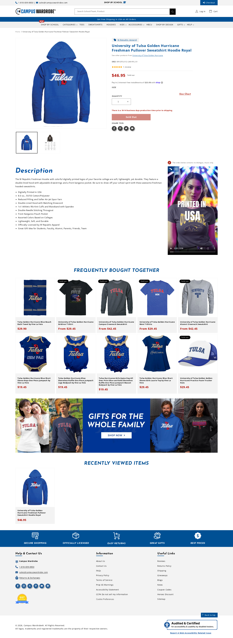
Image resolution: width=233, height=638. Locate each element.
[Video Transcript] (176, 169)
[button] (69, 24)
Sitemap (161, 599)
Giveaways (162, 575)
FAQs (98, 570)
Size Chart (185, 94)
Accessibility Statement (107, 589)
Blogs (160, 580)
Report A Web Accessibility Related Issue (190, 633)
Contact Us (101, 566)
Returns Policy (164, 566)
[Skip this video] (170, 169)
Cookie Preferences (105, 599)
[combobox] (125, 12)
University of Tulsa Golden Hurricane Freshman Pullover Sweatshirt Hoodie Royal (56, 32)
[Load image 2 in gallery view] (49, 142)
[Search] (173, 12)
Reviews (161, 561)
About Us (100, 561)
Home (17, 32)
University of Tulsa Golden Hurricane (147, 55)
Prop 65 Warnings (105, 584)
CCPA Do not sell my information (112, 594)
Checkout (210, 2)
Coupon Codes (164, 589)
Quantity (117, 96)
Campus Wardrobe (33, 625)
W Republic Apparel (127, 40)
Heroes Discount (165, 594)
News (160, 584)
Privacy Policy (102, 575)
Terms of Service (104, 580)
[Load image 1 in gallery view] (26, 142)
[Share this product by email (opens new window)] (132, 128)
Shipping (161, 570)
